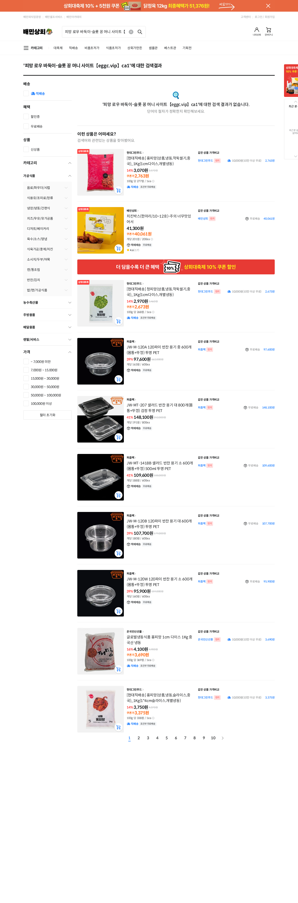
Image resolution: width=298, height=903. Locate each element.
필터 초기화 (47, 415)
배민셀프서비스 (54, 17)
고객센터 (246, 17)
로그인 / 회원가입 (265, 17)
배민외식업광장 (32, 17)
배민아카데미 (73, 17)
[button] (257, 31)
